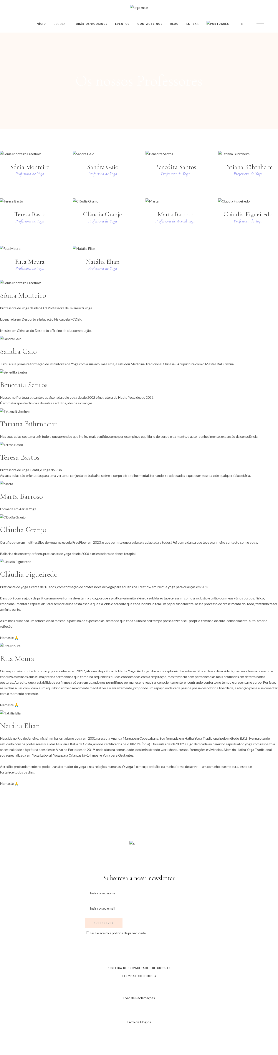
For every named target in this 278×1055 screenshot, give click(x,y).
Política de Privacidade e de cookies (139, 967)
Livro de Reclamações (139, 998)
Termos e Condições (139, 976)
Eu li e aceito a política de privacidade (118, 933)
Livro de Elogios (139, 1022)
